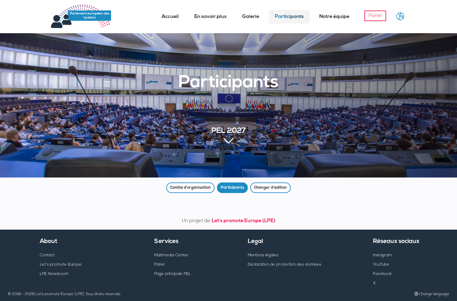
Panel (375, 15)
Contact (47, 255)
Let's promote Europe (61, 265)
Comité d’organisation (190, 188)
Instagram (382, 255)
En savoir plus (210, 16)
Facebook (382, 274)
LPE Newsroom (54, 274)
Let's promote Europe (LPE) (243, 220)
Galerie (250, 16)
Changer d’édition (270, 188)
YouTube (381, 265)
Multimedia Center (171, 255)
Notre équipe (334, 16)
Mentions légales (263, 255)
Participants (289, 16)
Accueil (170, 16)
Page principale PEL (172, 274)
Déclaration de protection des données (284, 265)
